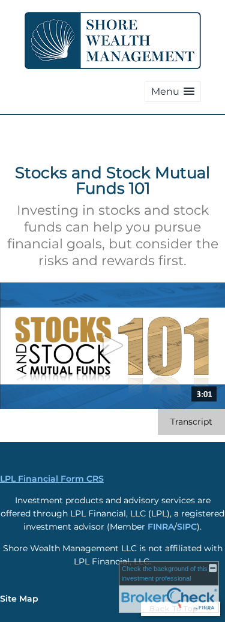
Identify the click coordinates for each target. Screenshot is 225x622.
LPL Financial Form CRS (52, 478)
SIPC (187, 526)
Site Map (19, 598)
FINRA (161, 526)
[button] (173, 91)
